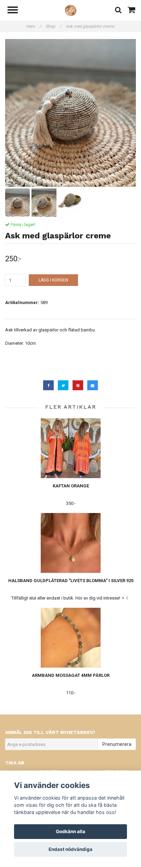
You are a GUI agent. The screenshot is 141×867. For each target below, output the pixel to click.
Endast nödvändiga (70, 849)
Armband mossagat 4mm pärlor (71, 675)
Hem (33, 26)
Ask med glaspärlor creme (90, 26)
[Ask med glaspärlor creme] (70, 113)
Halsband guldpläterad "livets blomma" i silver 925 (70, 580)
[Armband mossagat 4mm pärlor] (70, 638)
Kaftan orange (71, 485)
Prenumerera (116, 744)
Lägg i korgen (53, 280)
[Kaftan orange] (70, 448)
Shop (53, 26)
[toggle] (16, 11)
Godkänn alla (70, 831)
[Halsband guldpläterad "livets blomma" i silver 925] (70, 543)
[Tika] (70, 10)
